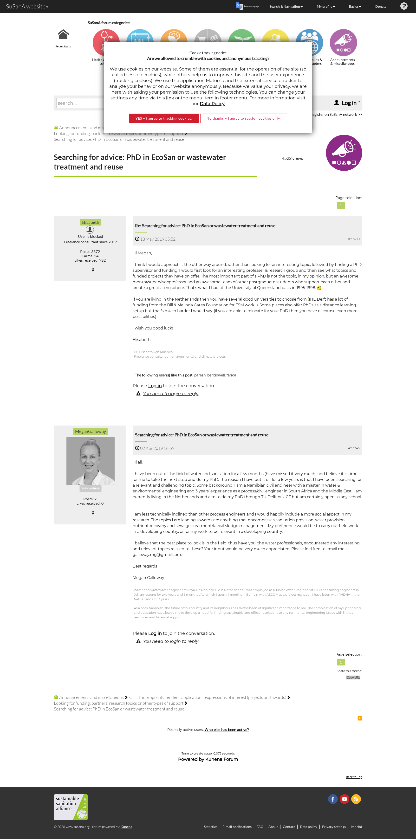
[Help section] (404, 6)
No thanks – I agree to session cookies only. (244, 118)
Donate (380, 6)
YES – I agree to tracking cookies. (164, 118)
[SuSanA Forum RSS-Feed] (356, 799)
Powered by (191, 759)
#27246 (354, 448)
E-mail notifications (237, 827)
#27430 (354, 239)
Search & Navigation (285, 6)
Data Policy (212, 103)
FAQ (260, 827)
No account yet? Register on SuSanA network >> (322, 114)
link (170, 98)
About (273, 827)
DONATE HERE (397, 811)
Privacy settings (334, 827)
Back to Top (354, 777)
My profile (324, 6)
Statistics (210, 827)
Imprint (356, 827)
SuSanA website (26, 6)
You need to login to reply (170, 393)
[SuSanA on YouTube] (345, 799)
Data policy (308, 827)
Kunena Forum (221, 759)
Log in (155, 385)
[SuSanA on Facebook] (333, 799)
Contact (289, 827)
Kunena (126, 827)
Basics (353, 6)
